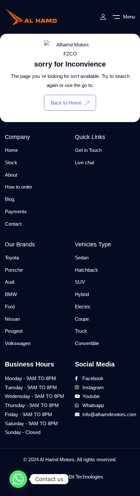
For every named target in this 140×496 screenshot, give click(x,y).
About (11, 175)
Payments (16, 211)
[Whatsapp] (18, 479)
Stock (11, 162)
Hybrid (82, 294)
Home (11, 150)
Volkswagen (18, 343)
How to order (18, 187)
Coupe (82, 319)
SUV (80, 282)
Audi (9, 282)
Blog (9, 199)
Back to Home (66, 102)
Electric (83, 306)
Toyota (12, 257)
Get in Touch (88, 150)
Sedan (82, 257)
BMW (11, 294)
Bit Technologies (86, 476)
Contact (13, 224)
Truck (81, 331)
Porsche (14, 270)
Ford (10, 306)
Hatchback (86, 270)
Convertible (87, 343)
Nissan (12, 319)
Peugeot (13, 331)
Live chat (84, 162)
